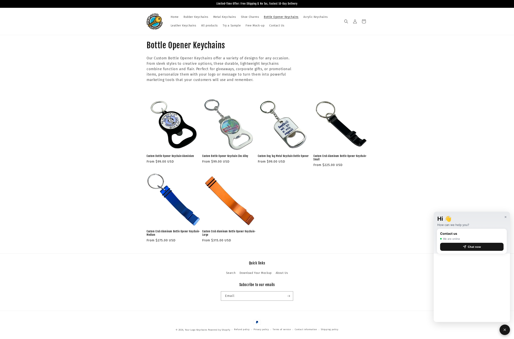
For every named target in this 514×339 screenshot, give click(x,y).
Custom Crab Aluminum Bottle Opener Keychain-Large (229, 233)
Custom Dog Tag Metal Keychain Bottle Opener (283, 156)
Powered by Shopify (219, 330)
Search (231, 273)
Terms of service (282, 329)
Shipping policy (329, 329)
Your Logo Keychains (196, 330)
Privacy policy (261, 329)
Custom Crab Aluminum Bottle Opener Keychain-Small (340, 157)
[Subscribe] (288, 296)
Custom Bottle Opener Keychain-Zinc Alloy (225, 156)
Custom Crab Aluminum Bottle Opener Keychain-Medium (173, 233)
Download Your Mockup (256, 273)
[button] (346, 21)
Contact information (306, 329)
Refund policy (242, 329)
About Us (282, 273)
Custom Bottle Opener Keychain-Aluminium (170, 156)
